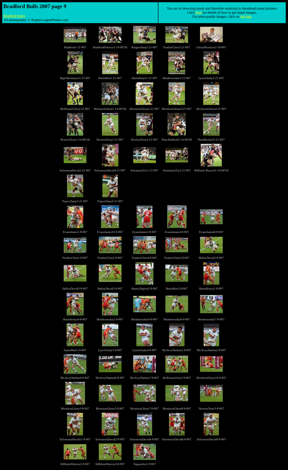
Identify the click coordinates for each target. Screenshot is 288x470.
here (199, 12)
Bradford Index (14, 16)
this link (246, 16)
